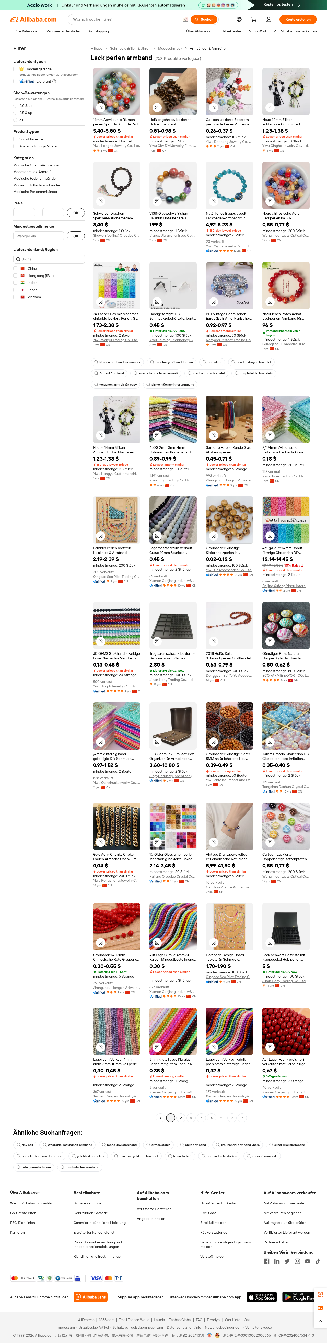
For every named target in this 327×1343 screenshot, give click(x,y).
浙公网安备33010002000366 (247, 1335)
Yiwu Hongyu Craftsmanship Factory (116, 474)
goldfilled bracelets (90, 1156)
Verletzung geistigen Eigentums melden (225, 1244)
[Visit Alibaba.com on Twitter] (287, 1261)
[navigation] (49, 583)
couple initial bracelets (256, 373)
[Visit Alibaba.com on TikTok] (318, 1261)
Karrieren (17, 1232)
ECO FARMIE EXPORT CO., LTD (286, 675)
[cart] (255, 20)
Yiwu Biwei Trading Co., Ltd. (283, 476)
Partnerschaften (277, 1242)
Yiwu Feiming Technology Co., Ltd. (173, 340)
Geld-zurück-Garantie (91, 1213)
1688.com (106, 1320)
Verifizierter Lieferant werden (287, 1232)
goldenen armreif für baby (118, 384)
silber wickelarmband (289, 1145)
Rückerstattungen (214, 1232)
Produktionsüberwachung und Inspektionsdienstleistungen (98, 1244)
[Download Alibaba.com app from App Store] (262, 1297)
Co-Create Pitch (23, 1213)
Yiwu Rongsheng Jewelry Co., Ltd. (116, 880)
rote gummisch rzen (36, 1167)
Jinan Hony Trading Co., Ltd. (171, 680)
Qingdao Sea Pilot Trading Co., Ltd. (116, 577)
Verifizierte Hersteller (154, 1209)
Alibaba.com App (227, 1297)
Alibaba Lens (21, 1297)
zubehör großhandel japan (174, 362)
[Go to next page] (242, 1117)
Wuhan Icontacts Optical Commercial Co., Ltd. (286, 235)
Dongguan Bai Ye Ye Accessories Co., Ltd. (229, 675)
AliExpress (86, 1320)
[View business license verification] (209, 1335)
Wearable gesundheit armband (70, 1145)
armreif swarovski (264, 1156)
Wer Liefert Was (237, 1320)
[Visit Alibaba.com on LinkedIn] (277, 1261)
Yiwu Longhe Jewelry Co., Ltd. (116, 146)
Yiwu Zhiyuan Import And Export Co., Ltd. (229, 780)
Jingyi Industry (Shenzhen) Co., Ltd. (173, 776)
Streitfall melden (213, 1223)
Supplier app (129, 1297)
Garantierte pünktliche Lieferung (100, 1223)
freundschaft (182, 1156)
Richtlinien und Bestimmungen (98, 1256)
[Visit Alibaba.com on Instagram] (297, 1261)
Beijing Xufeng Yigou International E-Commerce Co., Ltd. (286, 586)
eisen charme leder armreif (158, 373)
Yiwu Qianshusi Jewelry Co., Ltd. (116, 782)
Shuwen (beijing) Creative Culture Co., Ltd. (116, 235)
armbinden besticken (222, 1156)
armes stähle (160, 1145)
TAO (199, 1320)
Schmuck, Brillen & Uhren (130, 48)
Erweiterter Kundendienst (94, 1232)
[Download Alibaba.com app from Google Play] (299, 1297)
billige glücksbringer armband (172, 384)
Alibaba (96, 48)
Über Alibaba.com (25, 1192)
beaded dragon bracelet (254, 362)
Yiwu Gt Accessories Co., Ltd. (229, 570)
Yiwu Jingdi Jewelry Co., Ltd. (115, 686)
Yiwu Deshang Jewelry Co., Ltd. (229, 142)
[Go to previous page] (160, 1117)
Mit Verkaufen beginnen (283, 1213)
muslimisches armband (82, 1167)
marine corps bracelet (209, 373)
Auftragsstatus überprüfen (285, 1223)
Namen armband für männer (120, 362)
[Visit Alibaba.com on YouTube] (308, 1261)
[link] (320, 1294)
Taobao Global (180, 1320)
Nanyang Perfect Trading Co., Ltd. (229, 340)
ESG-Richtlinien (22, 1223)
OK (75, 213)
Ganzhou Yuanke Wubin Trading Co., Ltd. (229, 887)
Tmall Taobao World (134, 1320)
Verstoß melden (213, 1256)
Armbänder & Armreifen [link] (209, 48)
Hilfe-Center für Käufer (218, 1203)
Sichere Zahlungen (88, 1203)
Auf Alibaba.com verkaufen (285, 1203)
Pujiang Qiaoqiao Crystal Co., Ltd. (173, 876)
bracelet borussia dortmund (42, 1156)
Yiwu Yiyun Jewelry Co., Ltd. (227, 246)
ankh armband (195, 1145)
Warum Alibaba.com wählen (32, 1203)
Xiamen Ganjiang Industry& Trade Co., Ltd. (173, 581)
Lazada (159, 1320)
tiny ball (27, 1145)
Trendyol (213, 1320)
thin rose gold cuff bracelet (138, 1156)
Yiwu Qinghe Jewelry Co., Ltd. (285, 146)
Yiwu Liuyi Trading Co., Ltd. (170, 480)
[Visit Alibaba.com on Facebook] (267, 1261)
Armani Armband (111, 373)
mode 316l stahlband (122, 1145)
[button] (185, 19)
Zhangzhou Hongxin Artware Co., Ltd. (229, 480)
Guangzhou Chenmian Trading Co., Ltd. (286, 344)
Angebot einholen (151, 1218)
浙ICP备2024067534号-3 (294, 1335)
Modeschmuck (170, 48)
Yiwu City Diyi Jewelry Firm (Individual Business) (173, 146)
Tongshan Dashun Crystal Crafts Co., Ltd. (286, 787)
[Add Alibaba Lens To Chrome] (91, 1297)
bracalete (215, 362)
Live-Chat (208, 1213)
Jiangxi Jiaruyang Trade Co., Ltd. (173, 235)
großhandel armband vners (240, 1145)
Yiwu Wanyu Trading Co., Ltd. (115, 340)
